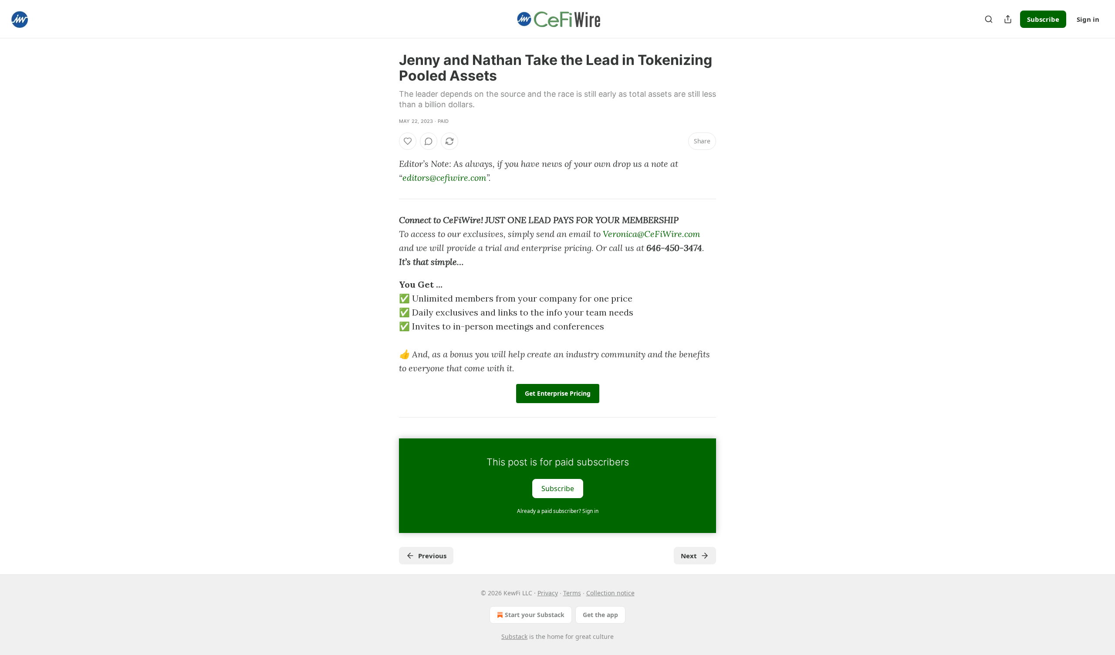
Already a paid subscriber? (557, 511)
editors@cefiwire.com (444, 177)
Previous (432, 555)
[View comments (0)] (428, 141)
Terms (572, 593)
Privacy (547, 593)
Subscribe (1043, 19)
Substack (514, 636)
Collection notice (610, 593)
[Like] (407, 141)
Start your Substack (534, 615)
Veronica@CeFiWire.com (651, 233)
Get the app (600, 615)
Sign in (1088, 19)
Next (689, 555)
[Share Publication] (1008, 19)
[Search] (988, 19)
